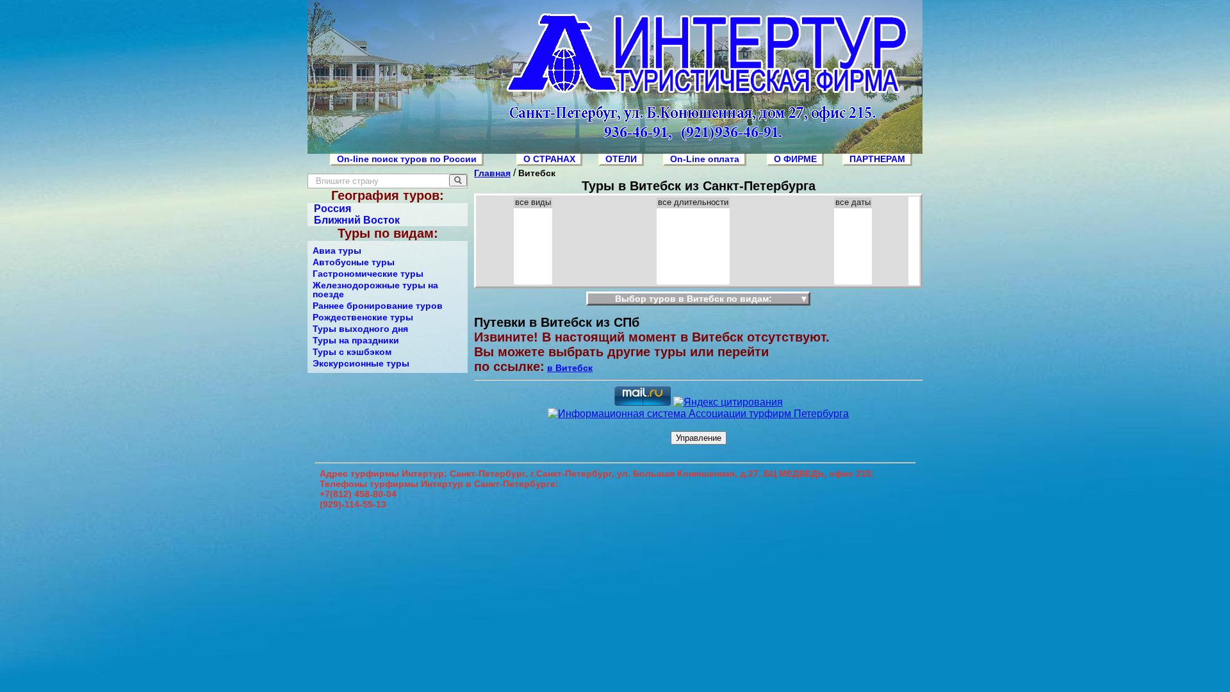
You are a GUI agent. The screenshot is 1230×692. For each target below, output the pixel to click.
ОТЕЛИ (621, 159)
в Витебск (570, 368)
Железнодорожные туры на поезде (375, 289)
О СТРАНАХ (549, 159)
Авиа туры (337, 250)
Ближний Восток (357, 220)
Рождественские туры (363, 317)
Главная (492, 173)
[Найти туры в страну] (458, 180)
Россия (332, 208)
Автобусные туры (354, 262)
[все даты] (853, 202)
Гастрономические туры (368, 273)
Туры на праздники (356, 340)
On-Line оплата (704, 159)
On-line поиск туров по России (407, 159)
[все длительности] (693, 202)
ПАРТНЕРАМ (877, 159)
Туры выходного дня (360, 329)
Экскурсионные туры (361, 363)
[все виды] (533, 202)
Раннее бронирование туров (378, 306)
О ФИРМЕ (795, 159)
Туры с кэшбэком (352, 352)
